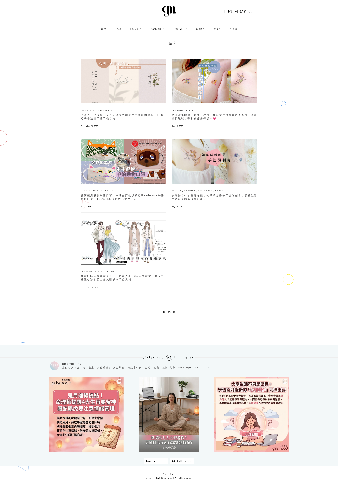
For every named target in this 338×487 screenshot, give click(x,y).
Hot (119, 29)
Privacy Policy (169, 474)
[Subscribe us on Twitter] (246, 11)
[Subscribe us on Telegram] (241, 11)
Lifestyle (178, 29)
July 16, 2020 (177, 126)
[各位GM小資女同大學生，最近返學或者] (251, 414)
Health (199, 29)
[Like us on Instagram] (230, 11)
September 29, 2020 (89, 126)
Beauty (135, 29)
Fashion (156, 29)
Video (234, 29)
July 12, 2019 (177, 207)
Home (104, 29)
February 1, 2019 (88, 287)
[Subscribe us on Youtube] (236, 11)
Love (215, 29)
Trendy (111, 271)
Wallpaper (105, 110)
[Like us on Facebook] (225, 11)
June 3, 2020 (86, 207)
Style (190, 110)
